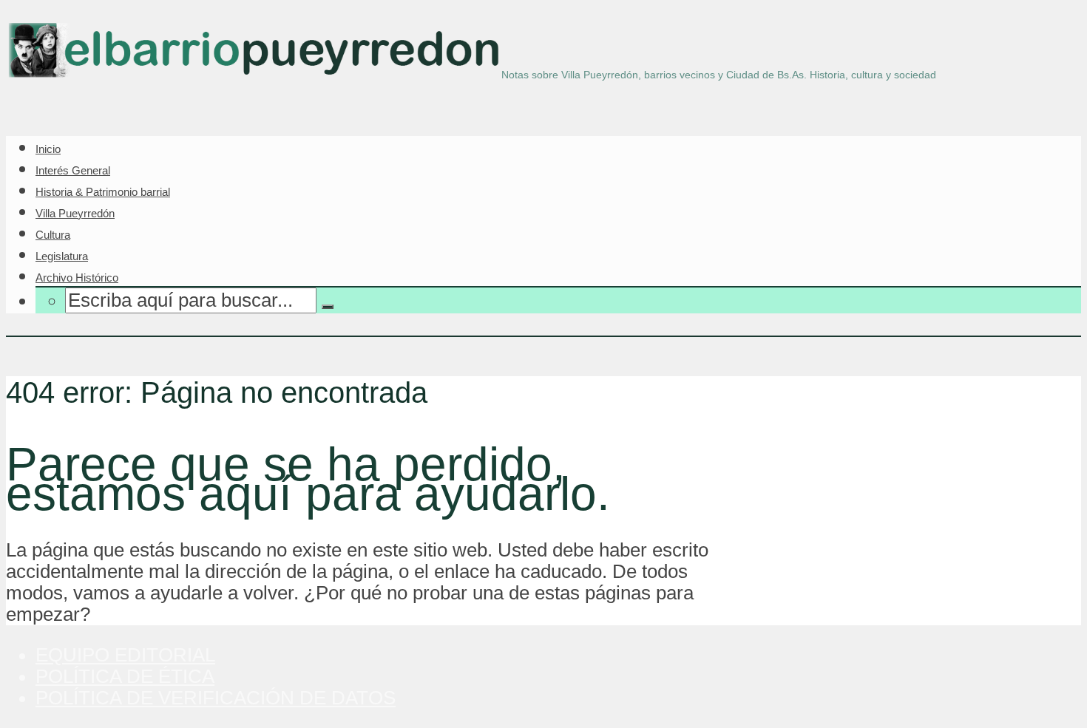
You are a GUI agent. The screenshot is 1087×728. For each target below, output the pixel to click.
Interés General (72, 170)
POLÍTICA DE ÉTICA (124, 676)
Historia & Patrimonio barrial (102, 192)
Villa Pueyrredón (75, 213)
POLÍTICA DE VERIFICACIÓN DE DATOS (215, 697)
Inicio (48, 149)
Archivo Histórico (76, 277)
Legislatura (61, 256)
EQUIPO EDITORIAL (125, 654)
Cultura (52, 234)
